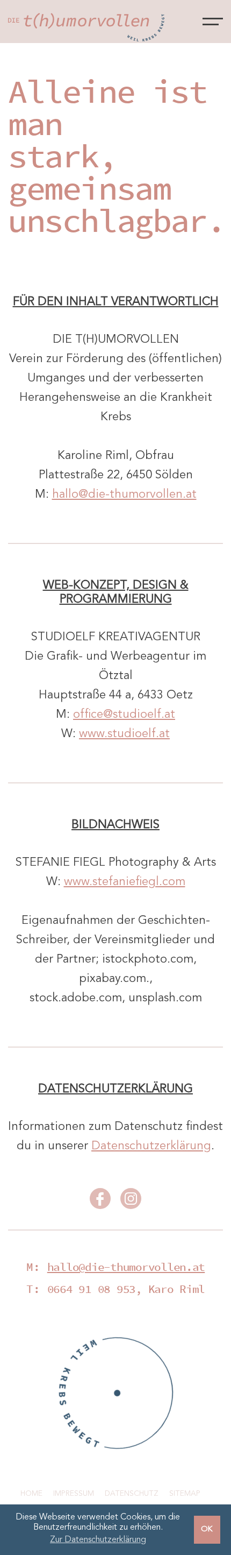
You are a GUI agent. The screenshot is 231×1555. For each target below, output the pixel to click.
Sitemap (184, 1493)
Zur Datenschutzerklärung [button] (98, 1540)
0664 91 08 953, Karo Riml (126, 1289)
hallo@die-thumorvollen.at (124, 494)
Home (31, 1493)
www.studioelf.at (124, 734)
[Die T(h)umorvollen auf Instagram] (130, 1201)
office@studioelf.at (124, 714)
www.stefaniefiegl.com (124, 882)
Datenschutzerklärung (151, 1146)
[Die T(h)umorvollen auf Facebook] (100, 1201)
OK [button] (207, 1529)
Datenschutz (131, 1493)
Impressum (73, 1493)
